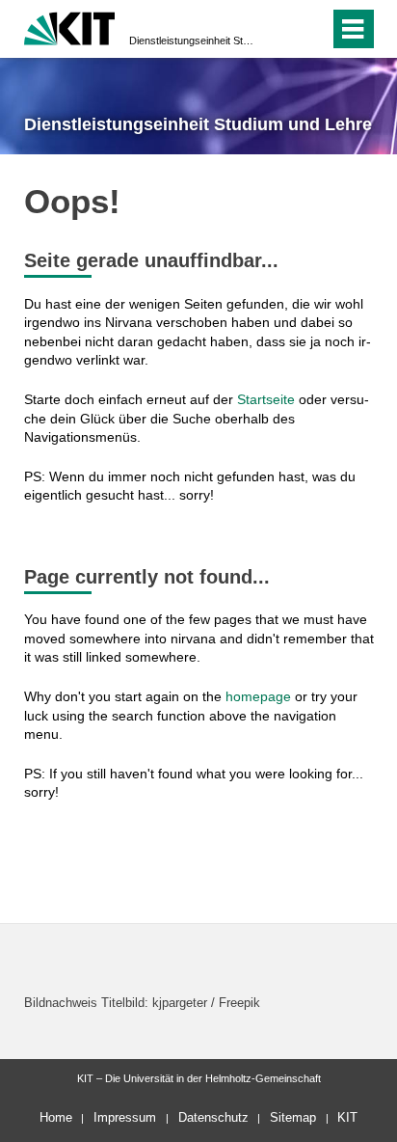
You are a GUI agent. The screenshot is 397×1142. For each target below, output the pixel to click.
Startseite (266, 399)
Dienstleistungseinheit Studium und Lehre (192, 40)
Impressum (124, 1117)
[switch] (280, 29)
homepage (258, 696)
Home (56, 1117)
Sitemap (293, 1117)
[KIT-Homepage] (70, 26)
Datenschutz (213, 1117)
